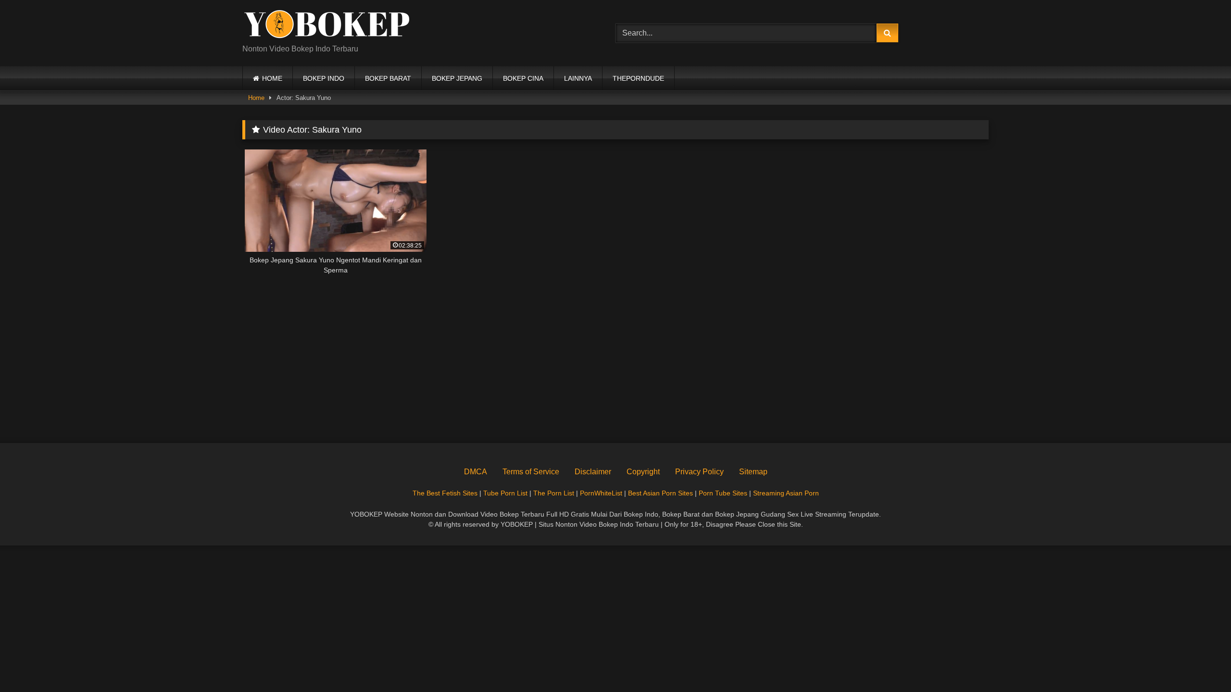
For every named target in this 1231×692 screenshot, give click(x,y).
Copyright (643, 472)
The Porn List (553, 493)
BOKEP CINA (523, 78)
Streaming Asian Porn (786, 493)
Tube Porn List (505, 493)
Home (256, 97)
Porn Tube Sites (723, 493)
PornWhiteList (601, 493)
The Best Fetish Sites (445, 493)
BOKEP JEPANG (457, 78)
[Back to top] (1201, 663)
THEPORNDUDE (638, 78)
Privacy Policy (699, 472)
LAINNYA (578, 78)
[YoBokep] (326, 25)
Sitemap (753, 472)
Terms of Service (530, 472)
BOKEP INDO (323, 78)
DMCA (475, 472)
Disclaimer (593, 472)
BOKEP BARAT (388, 78)
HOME (272, 78)
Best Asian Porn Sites (660, 493)
